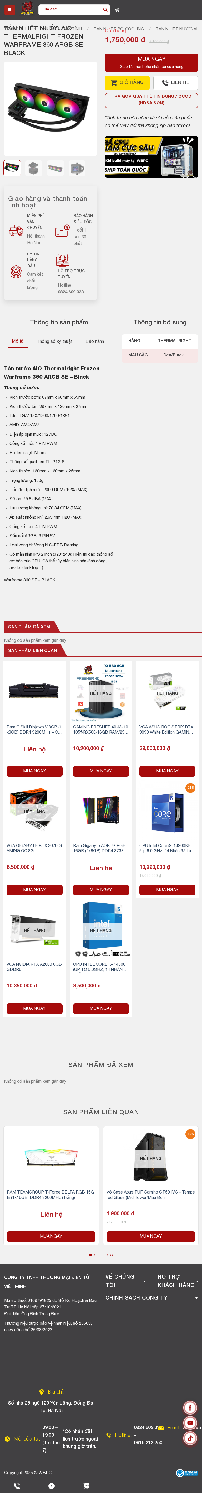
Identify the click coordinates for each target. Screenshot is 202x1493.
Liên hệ (180, 83)
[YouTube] (190, 1424)
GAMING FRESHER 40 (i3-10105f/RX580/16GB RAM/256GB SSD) (100, 731)
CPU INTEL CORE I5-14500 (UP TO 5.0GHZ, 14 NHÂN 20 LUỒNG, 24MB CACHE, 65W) (101, 968)
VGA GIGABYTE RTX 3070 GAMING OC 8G (34, 848)
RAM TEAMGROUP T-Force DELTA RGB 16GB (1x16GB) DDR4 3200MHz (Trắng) (50, 1195)
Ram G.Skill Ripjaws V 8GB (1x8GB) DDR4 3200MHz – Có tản (34, 731)
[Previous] (12, 108)
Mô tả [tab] (18, 341)
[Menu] (9, 10)
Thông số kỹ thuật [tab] (54, 342)
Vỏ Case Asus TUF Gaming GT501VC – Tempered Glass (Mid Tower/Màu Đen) (151, 1195)
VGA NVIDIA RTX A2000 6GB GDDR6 (34, 967)
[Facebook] (190, 1409)
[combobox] (70, 10)
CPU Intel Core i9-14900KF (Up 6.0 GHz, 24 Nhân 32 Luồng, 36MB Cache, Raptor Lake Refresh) (166, 849)
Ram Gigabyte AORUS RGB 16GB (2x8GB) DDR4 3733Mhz (100, 849)
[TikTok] (190, 1439)
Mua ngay (34, 771)
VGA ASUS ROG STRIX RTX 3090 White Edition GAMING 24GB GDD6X (166, 731)
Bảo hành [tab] (94, 342)
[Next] (88, 108)
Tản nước (17, 369)
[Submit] (105, 10)
